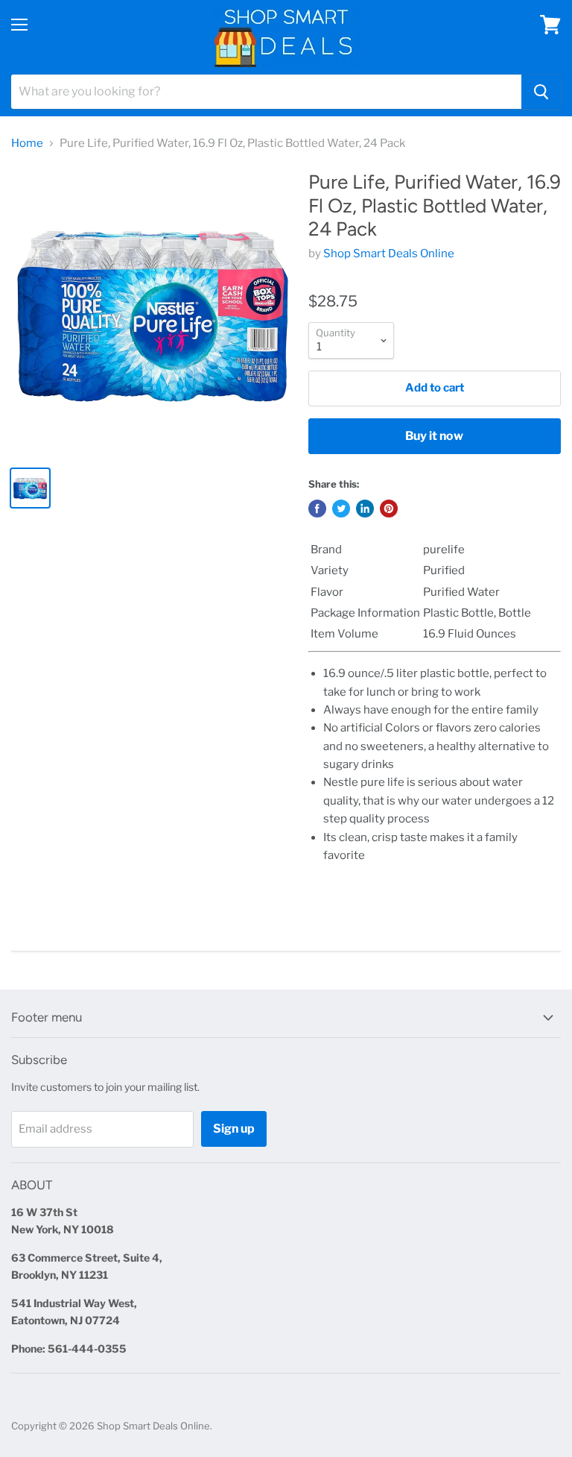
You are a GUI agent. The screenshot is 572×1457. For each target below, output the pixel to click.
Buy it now (434, 436)
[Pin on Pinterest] (389, 508)
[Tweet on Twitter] (341, 508)
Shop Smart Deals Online (388, 253)
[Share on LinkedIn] (365, 508)
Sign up (234, 1128)
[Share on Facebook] (317, 508)
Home (27, 143)
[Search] (541, 92)
